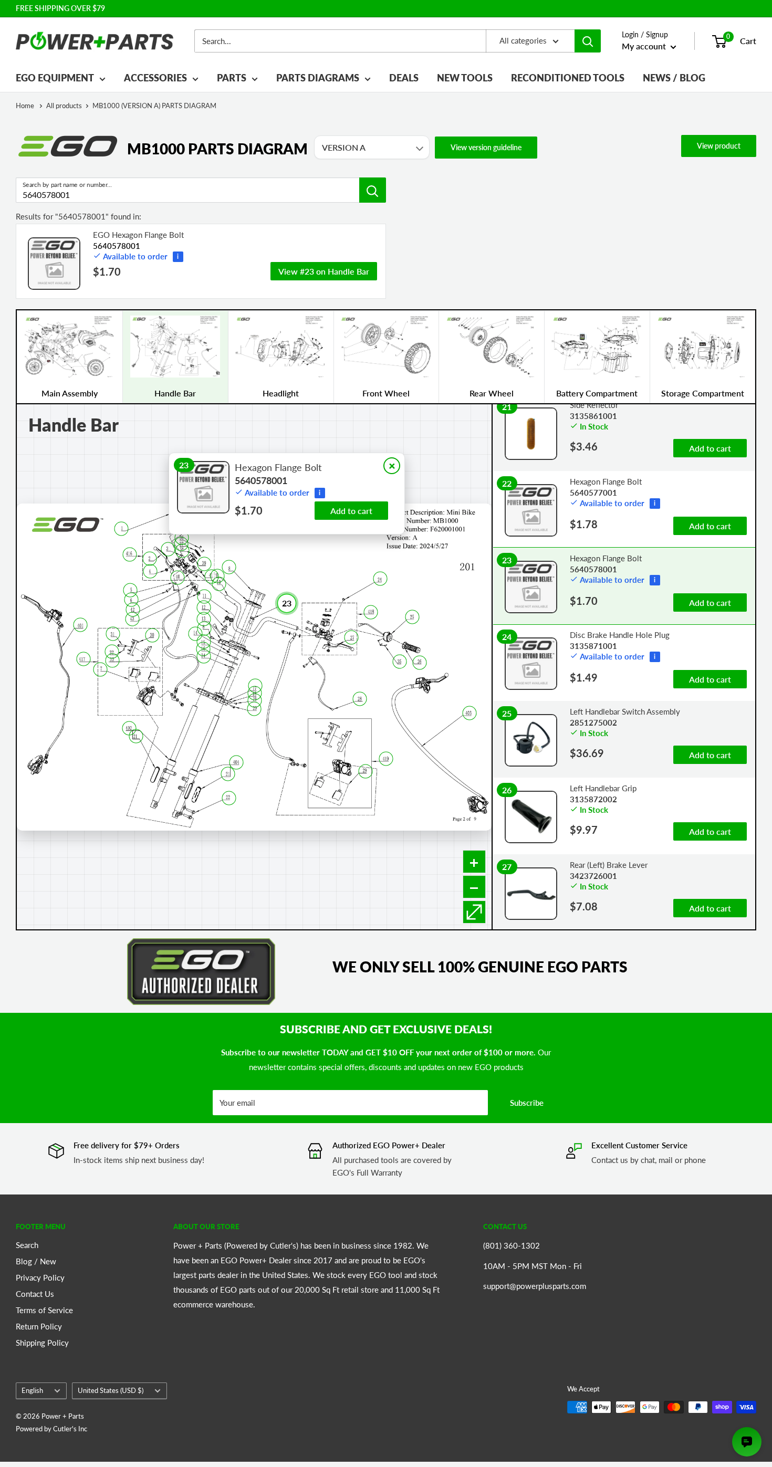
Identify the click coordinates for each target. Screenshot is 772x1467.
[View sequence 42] (133, 609)
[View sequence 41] (211, 576)
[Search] (588, 41)
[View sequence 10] (219, 583)
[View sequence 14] (195, 633)
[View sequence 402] (129, 728)
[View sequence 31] (112, 633)
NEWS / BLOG (674, 77)
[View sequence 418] (371, 612)
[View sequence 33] (112, 660)
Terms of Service (44, 1310)
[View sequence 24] (380, 578)
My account (645, 46)
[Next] (755, 357)
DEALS (404, 77)
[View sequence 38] (182, 551)
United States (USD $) (110, 1390)
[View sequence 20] (254, 709)
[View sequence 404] (236, 762)
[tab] (69, 356)
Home (26, 105)
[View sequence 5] (130, 589)
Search (27, 1245)
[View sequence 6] (131, 599)
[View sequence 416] (130, 554)
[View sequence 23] (287, 603)
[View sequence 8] (229, 567)
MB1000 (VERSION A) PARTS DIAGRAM (154, 105)
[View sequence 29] (365, 771)
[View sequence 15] (203, 641)
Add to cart (351, 511)
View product (718, 145)
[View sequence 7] (100, 669)
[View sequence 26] (419, 662)
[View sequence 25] (412, 616)
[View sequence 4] (150, 571)
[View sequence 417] (83, 658)
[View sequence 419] (386, 758)
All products (64, 105)
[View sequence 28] (359, 698)
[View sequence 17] (255, 686)
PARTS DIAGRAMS (317, 77)
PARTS (231, 77)
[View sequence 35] (399, 661)
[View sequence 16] (203, 648)
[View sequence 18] (255, 693)
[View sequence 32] (112, 651)
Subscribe (527, 1102)
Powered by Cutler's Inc (51, 1428)
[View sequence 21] (227, 774)
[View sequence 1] (121, 528)
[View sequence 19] (255, 700)
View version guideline (486, 147)
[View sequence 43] (132, 618)
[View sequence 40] (177, 577)
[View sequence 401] (80, 625)
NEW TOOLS (465, 77)
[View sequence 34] (204, 656)
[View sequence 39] (204, 563)
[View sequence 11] (204, 596)
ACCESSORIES (155, 77)
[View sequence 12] (203, 607)
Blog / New (36, 1261)
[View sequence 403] (469, 713)
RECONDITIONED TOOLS (567, 77)
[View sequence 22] (228, 797)
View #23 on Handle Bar (323, 271)
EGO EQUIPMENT (55, 77)
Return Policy (39, 1326)
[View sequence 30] (152, 635)
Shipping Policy (42, 1342)
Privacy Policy (40, 1277)
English (32, 1390)
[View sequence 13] (203, 618)
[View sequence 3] (167, 549)
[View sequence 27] (351, 637)
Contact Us (35, 1293)
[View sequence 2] (150, 558)
